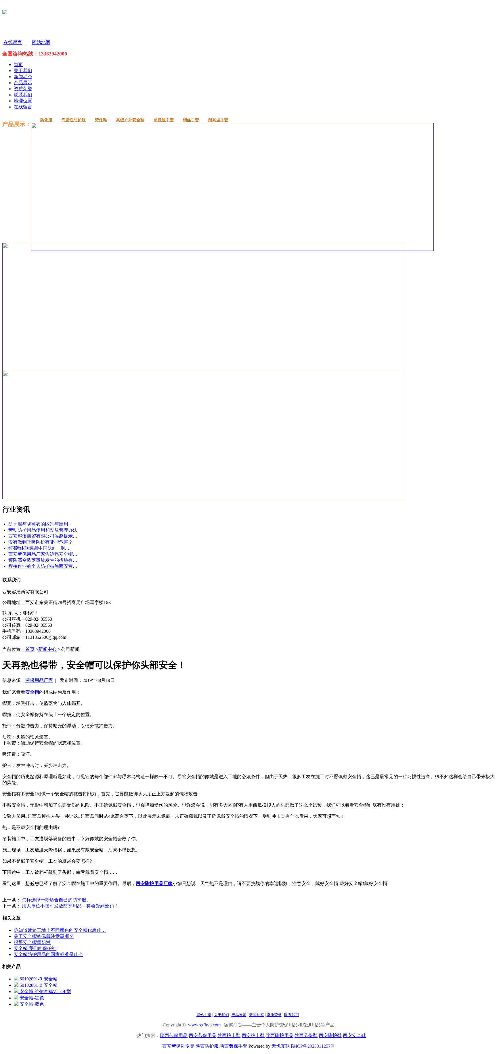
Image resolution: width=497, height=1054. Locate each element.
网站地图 (41, 42)
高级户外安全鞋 (130, 120)
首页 (18, 64)
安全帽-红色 (31, 997)
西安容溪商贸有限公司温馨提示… (42, 536)
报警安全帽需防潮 (32, 942)
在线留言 (12, 42)
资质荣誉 (23, 88)
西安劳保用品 (202, 1035)
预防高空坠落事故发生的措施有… (42, 560)
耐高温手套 (218, 120)
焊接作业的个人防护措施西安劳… (42, 566)
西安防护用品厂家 (154, 883)
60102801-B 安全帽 (38, 985)
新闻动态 (23, 76)
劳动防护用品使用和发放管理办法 (42, 530)
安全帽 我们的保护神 (35, 948)
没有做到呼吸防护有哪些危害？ (40, 542)
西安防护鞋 (330, 1035)
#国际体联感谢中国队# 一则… (38, 548)
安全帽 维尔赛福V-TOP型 (44, 991)
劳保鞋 (101, 120)
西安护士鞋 (253, 1035)
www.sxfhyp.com (204, 1024)
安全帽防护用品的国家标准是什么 (48, 954)
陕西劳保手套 (233, 1046)
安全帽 (32, 692)
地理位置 (23, 100)
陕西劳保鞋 (306, 1035)
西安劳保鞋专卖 (178, 1046)
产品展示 (23, 82)
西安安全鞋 (354, 1035)
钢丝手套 (191, 120)
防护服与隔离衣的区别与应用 (38, 524)
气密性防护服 (74, 120)
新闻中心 (47, 649)
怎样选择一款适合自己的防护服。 (56, 899)
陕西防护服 (207, 1046)
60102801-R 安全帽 (38, 978)
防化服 (46, 120)
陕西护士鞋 (228, 1035)
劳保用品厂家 (39, 680)
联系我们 (23, 94)
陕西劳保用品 (174, 1035)
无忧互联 (281, 1046)
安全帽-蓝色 (31, 1004)
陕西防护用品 (279, 1035)
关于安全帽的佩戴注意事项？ (44, 936)
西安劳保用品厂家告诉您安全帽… (42, 554)
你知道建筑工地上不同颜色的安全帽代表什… (60, 930)
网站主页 (203, 1015)
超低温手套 (164, 120)
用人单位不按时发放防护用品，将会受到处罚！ (69, 905)
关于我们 (23, 70)
